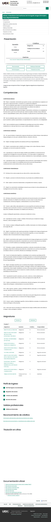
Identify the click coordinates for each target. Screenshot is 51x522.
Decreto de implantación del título (14, 492)
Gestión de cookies (38, 513)
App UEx (5, 504)
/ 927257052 (18, 514)
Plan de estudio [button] (15, 66)
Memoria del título (10, 490)
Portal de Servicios (17, 504)
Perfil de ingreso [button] (15, 69)
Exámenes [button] (33, 320)
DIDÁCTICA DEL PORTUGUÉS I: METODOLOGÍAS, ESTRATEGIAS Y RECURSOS (10, 334)
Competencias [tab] (6, 22)
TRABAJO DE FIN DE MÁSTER (10, 374)
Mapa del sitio (37, 517)
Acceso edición (44, 517)
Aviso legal (45, 513)
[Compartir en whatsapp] (10, 501)
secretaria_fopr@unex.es (33, 2)
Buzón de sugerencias (29, 505)
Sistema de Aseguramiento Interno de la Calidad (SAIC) (18, 484)
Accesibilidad (45, 515)
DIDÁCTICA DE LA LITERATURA (10, 329)
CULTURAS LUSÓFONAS (9, 352)
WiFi (10, 504)
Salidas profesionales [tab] (7, 28)
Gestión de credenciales (28, 504)
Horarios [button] (18, 320)
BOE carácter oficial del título (12, 487)
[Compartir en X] (6, 501)
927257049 (46, 1)
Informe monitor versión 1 (13, 495)
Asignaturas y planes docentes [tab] (10, 24)
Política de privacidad (36, 515)
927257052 (46, 2)
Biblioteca (20, 505)
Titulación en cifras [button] (35, 69)
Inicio (3, 12)
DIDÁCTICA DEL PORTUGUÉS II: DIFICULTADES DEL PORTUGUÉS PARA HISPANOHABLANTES (10, 357)
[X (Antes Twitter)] (37, 511)
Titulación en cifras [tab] (7, 32)
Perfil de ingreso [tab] (6, 26)
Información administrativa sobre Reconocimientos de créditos (18, 418)
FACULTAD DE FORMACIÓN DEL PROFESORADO (20, 59)
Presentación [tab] (6, 20)
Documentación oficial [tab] (8, 33)
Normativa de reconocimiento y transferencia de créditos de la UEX (19, 421)
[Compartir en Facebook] (3, 501)
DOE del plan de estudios (11, 489)
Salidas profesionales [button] (35, 66)
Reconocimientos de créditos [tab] (9, 30)
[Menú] (47, 8)
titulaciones (8, 12)
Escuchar (45, 500)
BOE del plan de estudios (11, 486)
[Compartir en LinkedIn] (8, 501)
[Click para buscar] (43, 8)
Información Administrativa (41, 504)
